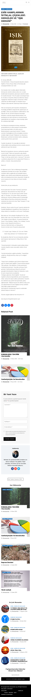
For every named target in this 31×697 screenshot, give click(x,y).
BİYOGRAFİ (10, 688)
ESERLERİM (4, 690)
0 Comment (25, 24)
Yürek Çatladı (6, 590)
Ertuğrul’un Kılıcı (15, 619)
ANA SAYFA (4, 688)
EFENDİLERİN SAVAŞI (16, 629)
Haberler (16, 606)
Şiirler (8, 572)
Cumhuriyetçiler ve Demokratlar (13, 379)
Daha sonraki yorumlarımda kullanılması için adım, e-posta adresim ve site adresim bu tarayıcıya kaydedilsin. (16, 433)
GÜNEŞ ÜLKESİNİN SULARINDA (19, 640)
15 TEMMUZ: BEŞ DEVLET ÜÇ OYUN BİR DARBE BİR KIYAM (18, 608)
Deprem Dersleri (7, 562)
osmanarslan (6, 24)
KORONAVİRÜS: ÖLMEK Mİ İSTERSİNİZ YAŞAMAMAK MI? (18, 660)
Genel (3, 9)
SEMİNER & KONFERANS (7, 694)
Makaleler (9, 9)
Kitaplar (6, 692)
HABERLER (20, 690)
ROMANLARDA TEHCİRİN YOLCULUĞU (10, 355)
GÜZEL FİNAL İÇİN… (16, 650)
